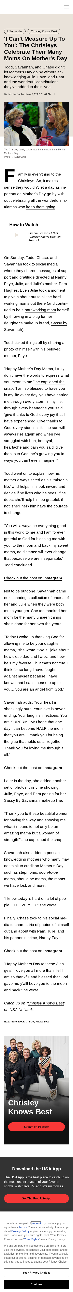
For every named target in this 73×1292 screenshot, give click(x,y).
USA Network (21, 1010)
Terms (23, 1227)
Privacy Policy (20, 1231)
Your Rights (31, 1239)
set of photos (15, 787)
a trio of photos (38, 925)
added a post (42, 853)
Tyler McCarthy (16, 94)
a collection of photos (46, 598)
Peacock (33, 240)
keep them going (40, 207)
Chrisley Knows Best (46, 1003)
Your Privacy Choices (36, 1272)
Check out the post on (33, 578)
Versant (36, 1223)
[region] (36, 1251)
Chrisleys (26, 181)
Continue (36, 1284)
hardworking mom (40, 310)
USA (9, 7)
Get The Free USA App (36, 1198)
